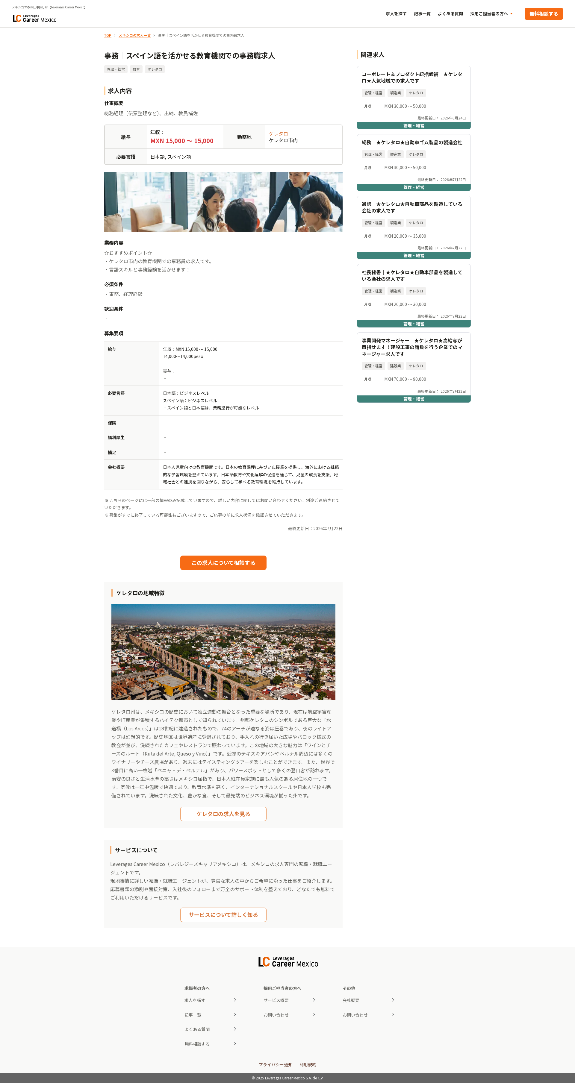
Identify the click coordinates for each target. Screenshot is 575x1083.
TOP (107, 35)
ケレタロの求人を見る (223, 813)
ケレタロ (278, 133)
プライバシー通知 (275, 1064)
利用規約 (307, 1064)
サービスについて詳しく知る (223, 914)
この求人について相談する (223, 562)
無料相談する (543, 13)
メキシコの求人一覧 (135, 35)
